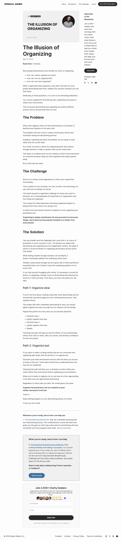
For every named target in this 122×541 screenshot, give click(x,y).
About (64, 4)
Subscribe (51, 518)
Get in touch (37, 476)
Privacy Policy (78, 536)
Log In (94, 4)
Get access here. (64, 428)
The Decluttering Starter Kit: (37, 420)
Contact (67, 536)
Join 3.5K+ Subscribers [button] (108, 4)
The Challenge (83, 4)
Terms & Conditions (94, 536)
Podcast (58, 536)
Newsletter (72, 4)
